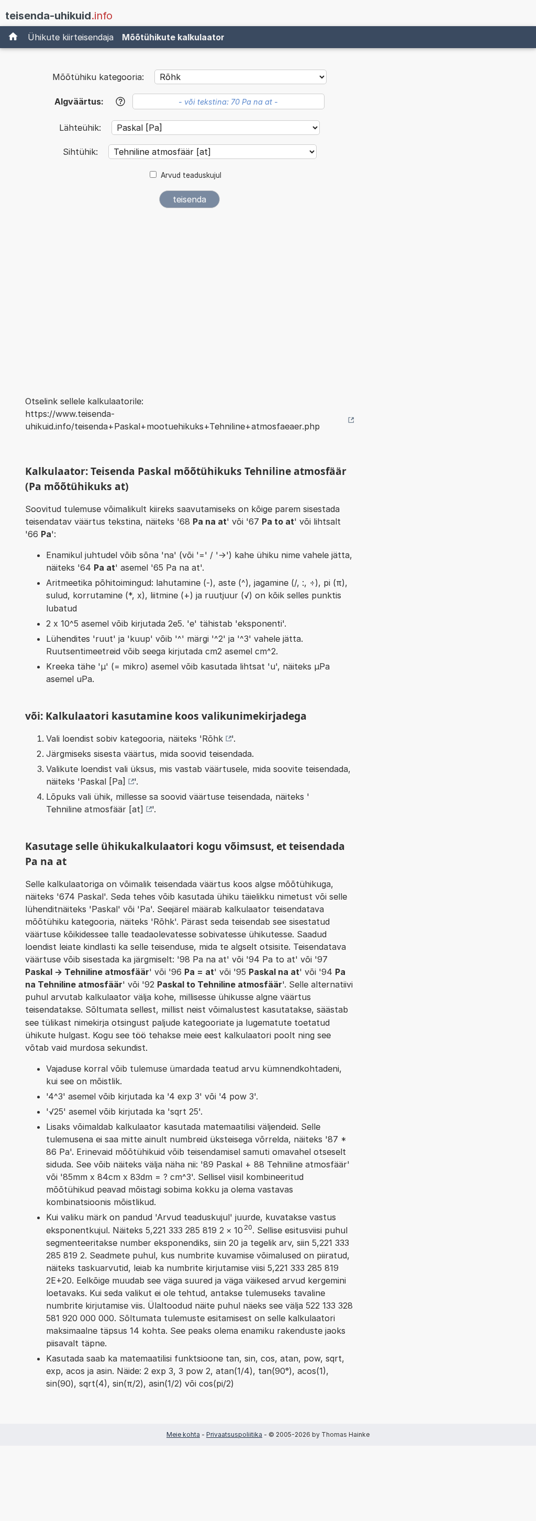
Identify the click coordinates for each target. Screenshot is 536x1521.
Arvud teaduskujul (191, 175)
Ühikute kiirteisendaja (71, 37)
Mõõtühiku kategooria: (98, 77)
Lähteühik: (81, 127)
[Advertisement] (189, 295)
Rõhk (212, 738)
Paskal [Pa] (103, 781)
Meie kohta (183, 1434)
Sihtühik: (81, 151)
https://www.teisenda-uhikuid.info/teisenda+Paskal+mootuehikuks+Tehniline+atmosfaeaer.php (172, 420)
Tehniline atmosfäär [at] (94, 809)
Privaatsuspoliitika (234, 1434)
